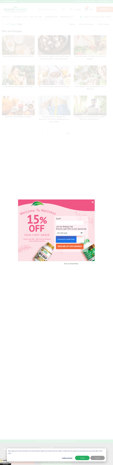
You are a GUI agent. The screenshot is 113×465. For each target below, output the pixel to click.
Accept (82, 458)
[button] (5, 462)
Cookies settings (67, 458)
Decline (97, 458)
